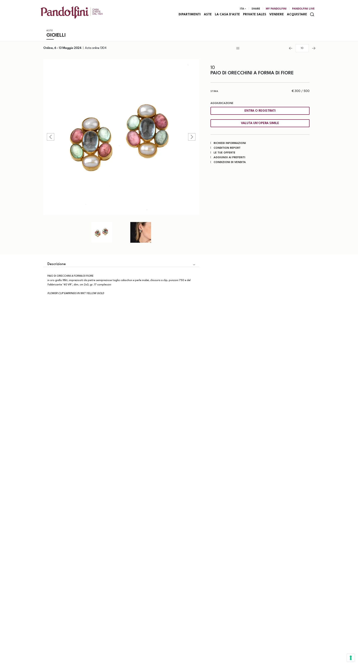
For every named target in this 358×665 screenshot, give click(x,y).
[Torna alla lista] (260, 48)
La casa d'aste (227, 14)
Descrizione (56, 264)
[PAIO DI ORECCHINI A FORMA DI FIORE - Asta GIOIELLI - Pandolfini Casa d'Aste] (121, 137)
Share (256, 8)
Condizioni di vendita (230, 162)
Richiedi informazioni (230, 143)
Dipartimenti (190, 14)
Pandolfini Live (303, 8)
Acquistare (297, 14)
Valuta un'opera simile (260, 123)
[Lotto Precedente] (291, 48)
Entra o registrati (260, 110)
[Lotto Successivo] (314, 48)
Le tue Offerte (224, 152)
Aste (208, 14)
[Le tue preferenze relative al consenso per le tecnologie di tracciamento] (351, 658)
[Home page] (71, 12)
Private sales (254, 14)
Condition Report (227, 148)
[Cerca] (312, 14)
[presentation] (50, 137)
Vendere (276, 14)
